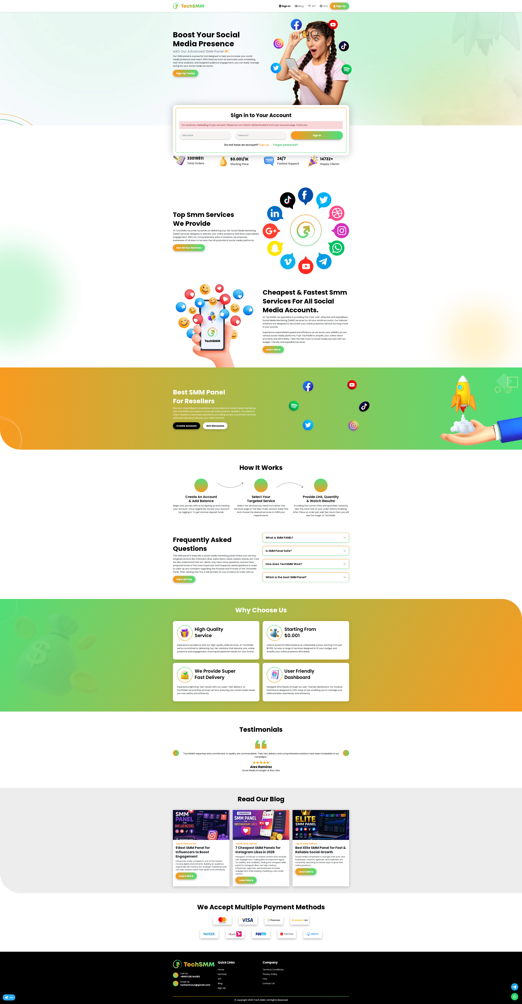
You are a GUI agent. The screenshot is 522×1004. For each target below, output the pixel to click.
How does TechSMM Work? (284, 564)
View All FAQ (184, 579)
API (313, 6)
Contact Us (269, 983)
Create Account (186, 425)
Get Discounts (215, 425)
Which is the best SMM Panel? (286, 577)
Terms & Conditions (273, 969)
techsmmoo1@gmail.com (195, 984)
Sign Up (222, 988)
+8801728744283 (190, 976)
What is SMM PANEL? (279, 538)
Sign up (264, 145)
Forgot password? (285, 145)
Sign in (285, 6)
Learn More (273, 349)
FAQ (325, 6)
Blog (301, 6)
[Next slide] (346, 753)
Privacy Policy (270, 974)
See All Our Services (188, 247)
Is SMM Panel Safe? (279, 551)
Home (221, 969)
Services (222, 974)
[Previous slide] (176, 753)
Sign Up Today (185, 73)
